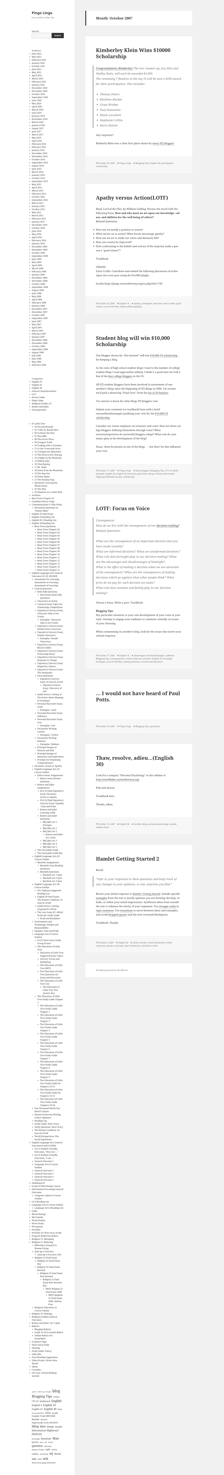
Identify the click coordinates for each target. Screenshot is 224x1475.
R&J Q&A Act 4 (50, 843)
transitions (126, 910)
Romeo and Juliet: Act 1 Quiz (46, 1323)
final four (131, 473)
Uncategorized (39, 409)
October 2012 (38, 196)
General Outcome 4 (44, 1176)
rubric (54, 1449)
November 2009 (39, 249)
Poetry (50, 1442)
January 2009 (38, 274)
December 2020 (39, 87)
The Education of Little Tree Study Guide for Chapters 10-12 (51, 1083)
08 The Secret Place (44, 439)
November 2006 (39, 343)
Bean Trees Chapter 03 (48, 532)
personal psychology (158, 824)
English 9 (37, 1405)
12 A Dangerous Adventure (47, 451)
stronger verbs (168, 906)
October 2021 (38, 66)
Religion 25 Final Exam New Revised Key (52, 1282)
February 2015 (39, 147)
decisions (158, 303)
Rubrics (35, 1326)
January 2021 (38, 84)
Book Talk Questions (47, 591)
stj (51, 1453)
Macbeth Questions (49, 871)
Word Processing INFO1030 (43, 1463)
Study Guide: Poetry (42, 1351)
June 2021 (36, 69)
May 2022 (36, 56)
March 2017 (37, 134)
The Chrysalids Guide (47, 850)
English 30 (37, 388)
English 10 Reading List (43, 517)
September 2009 (40, 256)
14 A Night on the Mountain (48, 457)
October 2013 (38, 178)
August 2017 (38, 128)
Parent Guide (38, 397)
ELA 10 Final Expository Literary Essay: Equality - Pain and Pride (52, 803)
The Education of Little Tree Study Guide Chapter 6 (51, 1046)
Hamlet (35, 1419)
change (56, 1397)
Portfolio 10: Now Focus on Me (47, 1232)
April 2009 (37, 265)
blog (56, 1390)
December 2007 (39, 308)
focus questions (38, 1413)
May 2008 (36, 296)
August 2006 (38, 352)
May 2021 (36, 72)
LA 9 (34, 394)
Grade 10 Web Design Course (46, 1186)
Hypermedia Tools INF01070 (45, 1422)
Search (35, 31)
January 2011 (38, 221)
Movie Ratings (39, 1214)
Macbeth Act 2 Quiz (52, 878)
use (34, 1459)
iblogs (151, 473)
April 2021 (37, 75)
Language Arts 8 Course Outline (47, 1204)
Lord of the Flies (111, 306)
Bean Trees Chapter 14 (48, 566)
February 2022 (39, 59)
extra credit (169, 303)
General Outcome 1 (44, 1161)
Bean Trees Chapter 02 (48, 529)
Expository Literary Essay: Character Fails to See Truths (50, 613)
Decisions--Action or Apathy (48, 766)
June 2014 (36, 168)
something (44, 1454)
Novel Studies (38, 1220)
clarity (135, 942)
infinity (158, 473)
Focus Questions (45, 675)
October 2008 (38, 284)
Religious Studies (38, 1450)
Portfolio (36, 1229)
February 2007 (39, 333)
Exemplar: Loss (47, 725)
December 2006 (39, 340)
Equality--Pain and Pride (46, 930)
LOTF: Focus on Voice (123, 508)
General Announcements (44, 391)
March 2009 (37, 268)
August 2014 (38, 165)
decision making (167, 525)
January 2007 (38, 336)
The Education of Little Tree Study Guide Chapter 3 (51, 1018)
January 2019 (38, 115)
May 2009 (36, 262)
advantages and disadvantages (149, 655)
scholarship (101, 166)
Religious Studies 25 (41, 403)
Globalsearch (38, 1183)
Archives (36, 495)
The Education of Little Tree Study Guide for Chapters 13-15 (51, 1092)
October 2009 (38, 252)
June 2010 (36, 231)
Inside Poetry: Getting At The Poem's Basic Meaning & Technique (50, 697)
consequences (117, 658)
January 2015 (38, 150)
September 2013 (40, 181)
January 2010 (38, 243)
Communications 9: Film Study (47, 504)
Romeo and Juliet (40, 406)
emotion (147, 658)
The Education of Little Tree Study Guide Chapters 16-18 (51, 1102)
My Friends (37, 1217)
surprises (118, 945)
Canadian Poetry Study (43, 501)
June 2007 (36, 321)
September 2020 (40, 97)
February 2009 (39, 271)
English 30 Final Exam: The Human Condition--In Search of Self (49, 899)
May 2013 (36, 184)
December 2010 (39, 224)
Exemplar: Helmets (49, 744)
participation (167, 163)
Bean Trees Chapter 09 (48, 551)
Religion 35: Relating (42, 1313)
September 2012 (40, 200)
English (56, 1401)
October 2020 (38, 94)
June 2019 (36, 112)
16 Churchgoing (42, 464)
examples (101, 898)
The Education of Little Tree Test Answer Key (51, 990)
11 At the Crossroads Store (47, 448)
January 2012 (38, 206)
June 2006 (36, 358)
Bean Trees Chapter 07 (48, 545)
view (40, 1459)
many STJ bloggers (163, 143)
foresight (167, 658)
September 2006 (40, 349)
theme (57, 1453)
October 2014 (38, 159)
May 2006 (36, 361)
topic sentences (105, 910)
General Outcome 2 (44, 1170)
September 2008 (40, 287)
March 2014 (37, 172)
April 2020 (37, 106)
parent (35, 1442)
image (50, 1426)
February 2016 (39, 144)
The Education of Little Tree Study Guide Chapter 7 (51, 1055)
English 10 (37, 381)
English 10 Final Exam (42, 513)
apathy (34, 1392)
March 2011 (37, 215)
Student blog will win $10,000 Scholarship (133, 341)
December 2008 (39, 277)
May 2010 (36, 234)
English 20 (37, 384)
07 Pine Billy (40, 436)
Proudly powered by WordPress (112, 970)
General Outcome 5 (44, 1179)
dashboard (45, 1401)
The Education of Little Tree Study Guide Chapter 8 (51, 1064)
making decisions (131, 661)
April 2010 (37, 237)
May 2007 (36, 324)
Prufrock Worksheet (50, 918)
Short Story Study (40, 1344)
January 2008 (38, 305)
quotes (109, 945)
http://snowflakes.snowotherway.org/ (117, 779)
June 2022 (36, 53)
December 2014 (39, 153)
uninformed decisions (152, 661)
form (48, 1412)
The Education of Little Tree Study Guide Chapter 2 (51, 1008)
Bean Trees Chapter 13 (48, 563)
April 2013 (37, 187)
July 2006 (36, 355)
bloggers (145, 470)
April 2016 (37, 140)
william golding (134, 306)
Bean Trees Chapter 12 (48, 560)
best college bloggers (120, 376)
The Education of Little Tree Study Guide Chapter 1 (50, 999)
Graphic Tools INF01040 (43, 1416)
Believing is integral (44, 1392)
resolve (172, 824)
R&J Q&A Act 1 (50, 828)
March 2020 (37, 109)
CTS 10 (35, 1401)
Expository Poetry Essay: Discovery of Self (52, 688)
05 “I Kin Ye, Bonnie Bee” (46, 429)
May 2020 (36, 103)
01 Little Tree (38, 423)
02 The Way (40, 489)
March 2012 (37, 203)
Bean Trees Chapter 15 (48, 569)
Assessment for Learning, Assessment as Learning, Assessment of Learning (47, 582)
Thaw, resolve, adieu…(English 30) (135, 760)
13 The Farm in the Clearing (48, 454)
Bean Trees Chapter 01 (43, 498)
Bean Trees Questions (45, 526)
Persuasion (37, 1226)
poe (46, 1442)
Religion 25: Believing (42, 1242)
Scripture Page (39, 1341)
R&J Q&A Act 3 (50, 840)
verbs (155, 945)
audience (169, 655)
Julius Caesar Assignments (50, 775)
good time (142, 473)
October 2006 (38, 346)
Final (60, 1409)
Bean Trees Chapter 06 (48, 541)
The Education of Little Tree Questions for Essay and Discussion (51, 974)
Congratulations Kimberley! (114, 68)
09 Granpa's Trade (43, 442)
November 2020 (39, 91)
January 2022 (38, 63)
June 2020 (36, 100)
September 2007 (40, 318)
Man (55, 1438)
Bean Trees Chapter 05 (48, 538)
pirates (118, 476)
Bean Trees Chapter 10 (48, 554)
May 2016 (36, 137)
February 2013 (39, 193)
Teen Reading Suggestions (45, 1357)
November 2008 (39, 280)
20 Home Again (42, 476)
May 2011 (36, 212)
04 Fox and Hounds (43, 426)
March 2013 (37, 190)
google (55, 1413)
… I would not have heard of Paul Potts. (138, 696)
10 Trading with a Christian (48, 445)
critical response (133, 658)
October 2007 (38, 315)
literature (46, 1438)
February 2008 (39, 302)
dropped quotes (117, 914)
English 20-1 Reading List (44, 520)
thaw (106, 827)
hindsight (100, 661)
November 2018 (39, 119)
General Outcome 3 (44, 1173)
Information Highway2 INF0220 (45, 1432)
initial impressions (157, 942)
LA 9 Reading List (40, 1201)
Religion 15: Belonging (43, 1239)
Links (34, 1211)
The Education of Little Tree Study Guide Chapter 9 (51, 1074)
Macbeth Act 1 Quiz (52, 874)
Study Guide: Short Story (46, 1123)
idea (43, 1426)
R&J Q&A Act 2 (50, 831)
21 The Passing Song (44, 479)
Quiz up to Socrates (44, 1251)
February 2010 (39, 240)
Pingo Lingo (42, 12)
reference (48, 1446)
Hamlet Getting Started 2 (127, 858)
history (44, 1419)
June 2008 (36, 293)
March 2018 (37, 122)
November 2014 (39, 156)
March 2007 (37, 330)
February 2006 (39, 364)
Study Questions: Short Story (48, 1127)
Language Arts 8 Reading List (48, 1207)
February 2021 (39, 81)
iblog (35, 1426)
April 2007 (37, 327)
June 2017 (36, 131)
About (35, 1366)
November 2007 (39, 312)
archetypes (146, 303)
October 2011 (38, 209)
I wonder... (37, 1369)
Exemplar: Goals (48, 710)
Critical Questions (43, 588)
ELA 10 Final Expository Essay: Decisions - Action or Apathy (52, 794)
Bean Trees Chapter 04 (48, 535)
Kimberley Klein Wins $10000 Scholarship (133, 53)
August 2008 (38, 290)
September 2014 (40, 162)
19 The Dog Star (42, 473)
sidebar (35, 1454)
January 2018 (38, 125)
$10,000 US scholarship (163, 355)
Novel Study (38, 1223)
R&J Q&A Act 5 (50, 846)
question (37, 1446)
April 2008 (37, 299)
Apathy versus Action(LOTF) (132, 197)
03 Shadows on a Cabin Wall (48, 492)
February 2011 (39, 218)
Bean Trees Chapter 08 (48, 548)
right (47, 1449)
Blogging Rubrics (42, 1329)
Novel (123, 306)
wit (45, 1458)
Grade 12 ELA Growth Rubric (48, 1332)
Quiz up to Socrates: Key (49, 1254)
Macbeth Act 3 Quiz (52, 881)
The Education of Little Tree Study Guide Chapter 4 (51, 1027)
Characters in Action (47, 601)
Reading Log (40, 1120)
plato (41, 1442)
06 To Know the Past (44, 433)
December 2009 (39, 246)
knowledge (36, 1439)
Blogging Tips (42, 1396)
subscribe (36, 1354)
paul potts (155, 726)
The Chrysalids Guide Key (50, 853)
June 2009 (36, 259)
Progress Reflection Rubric (45, 1235)
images (58, 1426)
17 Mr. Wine (40, 467)
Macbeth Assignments (48, 862)
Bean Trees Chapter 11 (48, 557)
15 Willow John (42, 461)
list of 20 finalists (158, 392)
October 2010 (38, 228)
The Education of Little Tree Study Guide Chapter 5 (51, 1036)
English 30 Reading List (43, 523)
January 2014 (38, 175)
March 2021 (37, 78)
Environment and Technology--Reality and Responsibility (46, 924)
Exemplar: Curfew (49, 734)
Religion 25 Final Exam (45, 1257)
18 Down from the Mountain (48, 470)
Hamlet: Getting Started (146, 894)
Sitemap (36, 1347)
